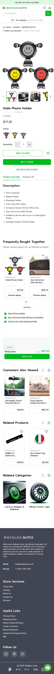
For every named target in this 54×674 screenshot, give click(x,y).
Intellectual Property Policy (15, 633)
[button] (14, 277)
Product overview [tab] (11, 177)
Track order (8, 587)
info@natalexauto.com (24, 564)
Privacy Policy (9, 616)
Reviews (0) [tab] (28, 177)
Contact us (8, 597)
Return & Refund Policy (13, 623)
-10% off (9, 347)
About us (7, 593)
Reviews (6, 600)
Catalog (6, 590)
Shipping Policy (10, 619)
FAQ (4, 637)
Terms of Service (10, 626)
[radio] (4, 112)
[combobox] (27, 13)
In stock (7, 116)
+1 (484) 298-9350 (23, 569)
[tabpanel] (27, 202)
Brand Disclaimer (10, 630)
